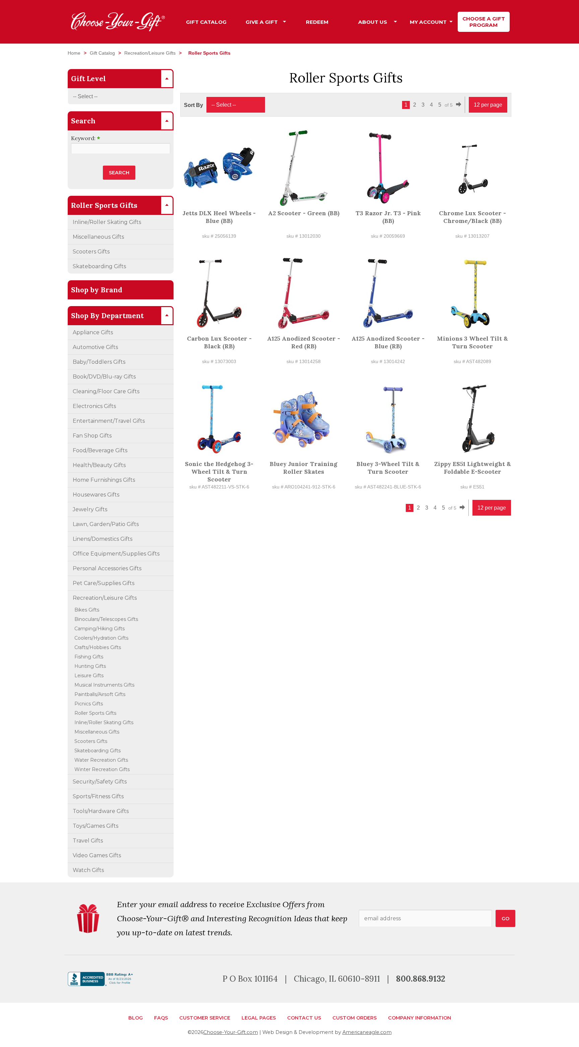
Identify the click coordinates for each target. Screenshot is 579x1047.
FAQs (161, 1018)
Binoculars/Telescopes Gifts (106, 619)
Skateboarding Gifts (99, 266)
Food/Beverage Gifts (100, 450)
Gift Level (88, 78)
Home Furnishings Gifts (104, 480)
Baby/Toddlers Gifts (99, 362)
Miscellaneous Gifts (98, 237)
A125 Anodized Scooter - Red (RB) (303, 342)
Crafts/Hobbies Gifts (97, 647)
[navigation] (345, 22)
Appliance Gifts (93, 332)
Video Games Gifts (97, 855)
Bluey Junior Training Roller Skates (303, 467)
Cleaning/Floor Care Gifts (106, 391)
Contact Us (304, 1018)
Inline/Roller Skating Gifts (107, 222)
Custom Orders (354, 1018)
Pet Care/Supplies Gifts (103, 583)
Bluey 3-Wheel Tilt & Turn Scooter (388, 467)
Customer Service (204, 1018)
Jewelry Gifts (90, 509)
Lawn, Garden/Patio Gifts (106, 524)
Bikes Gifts (86, 610)
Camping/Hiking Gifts (99, 629)
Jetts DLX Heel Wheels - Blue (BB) (219, 217)
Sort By (193, 105)
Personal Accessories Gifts (107, 568)
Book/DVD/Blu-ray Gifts (104, 376)
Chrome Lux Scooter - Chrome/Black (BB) (472, 217)
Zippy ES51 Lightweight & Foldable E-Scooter (472, 467)
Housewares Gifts (96, 494)
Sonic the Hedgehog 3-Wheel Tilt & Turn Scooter (219, 471)
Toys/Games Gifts (95, 826)
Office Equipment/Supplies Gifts (116, 553)
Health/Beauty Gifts (99, 465)
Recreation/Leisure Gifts (150, 53)
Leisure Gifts (89, 676)
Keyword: (85, 138)
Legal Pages (259, 1018)
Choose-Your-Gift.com (230, 1032)
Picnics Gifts (88, 704)
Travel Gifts (88, 840)
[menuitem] (206, 22)
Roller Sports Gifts (95, 713)
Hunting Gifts (90, 666)
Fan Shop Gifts (92, 435)
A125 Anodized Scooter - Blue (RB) (388, 342)
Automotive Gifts (95, 347)
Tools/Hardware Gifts (101, 811)
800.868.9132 (420, 979)
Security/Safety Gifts (100, 781)
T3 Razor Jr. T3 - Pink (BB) (388, 217)
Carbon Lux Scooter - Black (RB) (219, 342)
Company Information (419, 1018)
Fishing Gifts (88, 657)
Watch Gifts (88, 870)
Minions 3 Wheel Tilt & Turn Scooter (472, 342)
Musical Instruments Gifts (104, 685)
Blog (135, 1018)
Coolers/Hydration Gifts (101, 638)
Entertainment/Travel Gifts (109, 421)
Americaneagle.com (367, 1032)
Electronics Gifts (94, 406)
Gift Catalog (102, 53)
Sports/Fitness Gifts (98, 796)
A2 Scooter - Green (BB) (303, 213)
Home (74, 53)
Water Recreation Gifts (101, 760)
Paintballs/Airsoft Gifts (99, 694)
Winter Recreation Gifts (102, 769)
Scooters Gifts (91, 251)
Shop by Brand (96, 289)
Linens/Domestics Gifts (102, 539)
